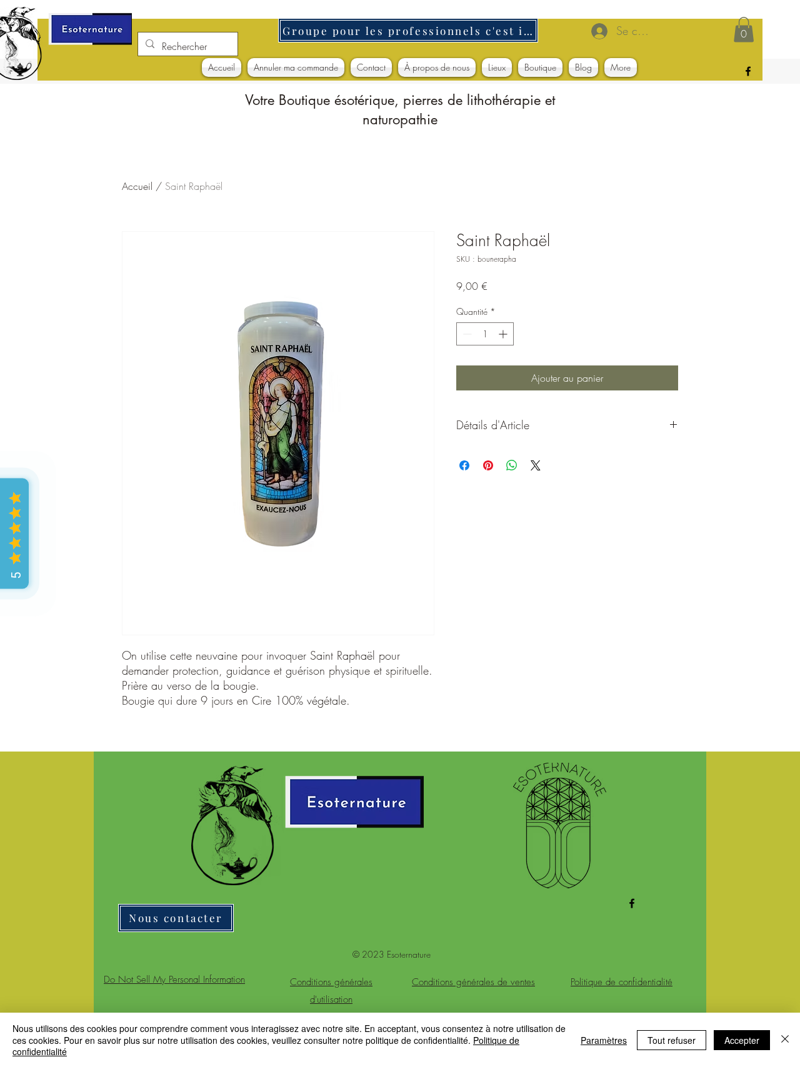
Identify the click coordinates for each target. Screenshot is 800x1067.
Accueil (137, 186)
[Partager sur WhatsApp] (511, 465)
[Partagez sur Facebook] (464, 465)
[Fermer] (785, 1040)
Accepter (741, 1040)
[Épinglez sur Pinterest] (488, 465)
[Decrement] (466, 334)
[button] (743, 29)
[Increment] (504, 334)
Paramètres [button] (604, 1040)
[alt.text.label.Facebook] (748, 71)
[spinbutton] (485, 334)
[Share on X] (535, 465)
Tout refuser (672, 1040)
